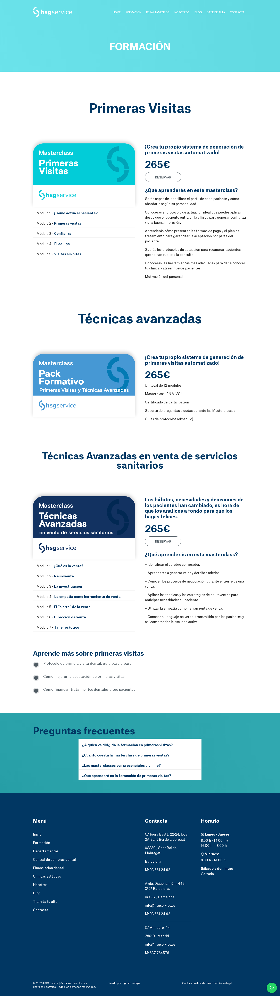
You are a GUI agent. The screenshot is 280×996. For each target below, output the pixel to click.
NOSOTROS (182, 12)
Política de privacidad (206, 983)
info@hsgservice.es (160, 905)
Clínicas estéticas (47, 876)
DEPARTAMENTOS (158, 12)
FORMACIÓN (133, 12)
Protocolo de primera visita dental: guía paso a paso (87, 663)
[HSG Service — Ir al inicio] (52, 12)
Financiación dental (48, 867)
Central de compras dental (54, 859)
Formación (41, 842)
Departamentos (45, 850)
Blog (36, 892)
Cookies (187, 983)
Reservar (163, 177)
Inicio (37, 834)
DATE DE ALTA (216, 12)
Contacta (40, 909)
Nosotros (40, 884)
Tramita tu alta (45, 901)
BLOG (198, 12)
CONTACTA (237, 12)
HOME (117, 12)
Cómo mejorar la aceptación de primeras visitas (83, 676)
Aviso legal (225, 983)
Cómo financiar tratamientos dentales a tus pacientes (89, 689)
